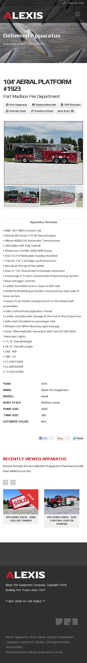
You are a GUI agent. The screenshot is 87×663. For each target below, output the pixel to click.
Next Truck (64, 111)
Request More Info (46, 104)
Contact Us (27, 642)
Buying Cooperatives (60, 637)
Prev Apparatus (18, 104)
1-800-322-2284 (75, 3)
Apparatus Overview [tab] (43, 222)
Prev (5, 482)
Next (13, 482)
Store (33, 637)
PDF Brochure (72, 104)
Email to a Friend (44, 111)
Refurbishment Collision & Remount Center (34, 652)
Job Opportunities (58, 642)
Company (12, 642)
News (42, 637)
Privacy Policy (14, 647)
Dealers (40, 642)
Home (9, 637)
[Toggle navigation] (78, 14)
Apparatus (22, 637)
